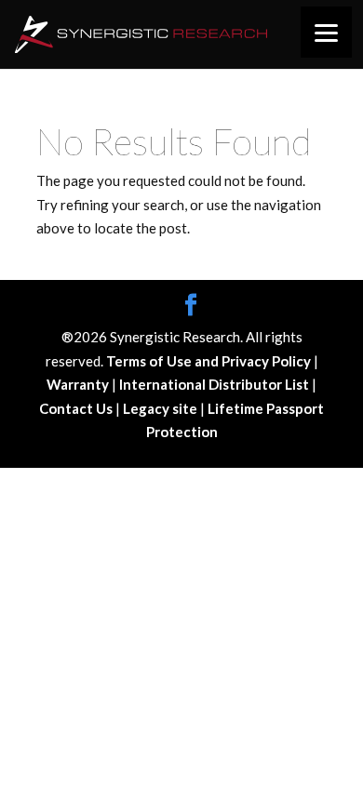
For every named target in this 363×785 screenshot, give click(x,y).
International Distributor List (215, 384)
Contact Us (77, 408)
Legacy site (161, 408)
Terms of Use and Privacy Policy (210, 361)
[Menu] (326, 32)
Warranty (79, 384)
